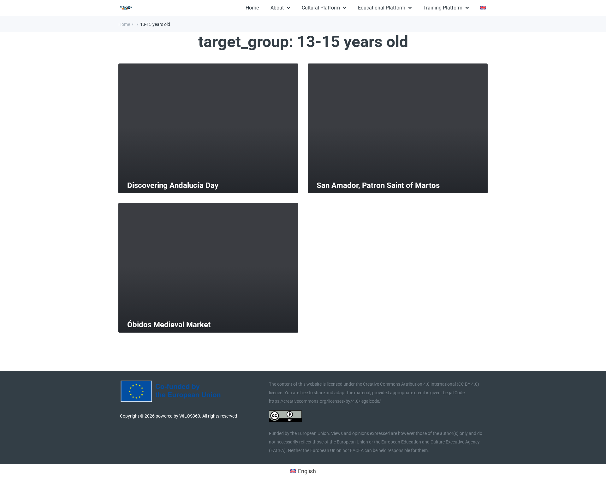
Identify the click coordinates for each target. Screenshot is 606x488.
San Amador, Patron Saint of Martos (378, 185)
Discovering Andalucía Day (172, 185)
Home (124, 24)
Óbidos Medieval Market (169, 324)
